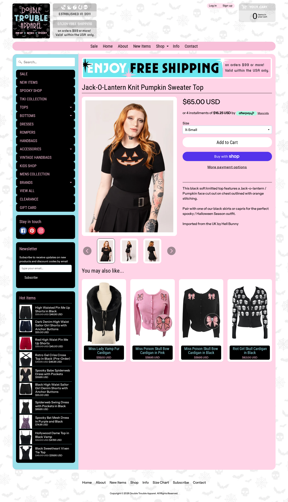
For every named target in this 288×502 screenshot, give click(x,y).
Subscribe (31, 278)
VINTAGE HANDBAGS (35, 157)
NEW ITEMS (29, 82)
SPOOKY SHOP (31, 90)
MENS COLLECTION (35, 174)
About (123, 46)
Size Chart (161, 482)
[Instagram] (41, 230)
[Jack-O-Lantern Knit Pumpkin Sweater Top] (106, 250)
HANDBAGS (28, 141)
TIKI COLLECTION (33, 99)
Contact (191, 46)
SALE (24, 74)
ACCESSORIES (47, 150)
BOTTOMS (47, 116)
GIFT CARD (28, 207)
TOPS (47, 108)
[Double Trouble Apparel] (54, 20)
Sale (94, 46)
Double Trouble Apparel (143, 493)
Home (108, 46)
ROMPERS (27, 132)
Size (186, 123)
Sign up (227, 5)
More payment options (227, 167)
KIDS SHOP (28, 166)
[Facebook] (23, 230)
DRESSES (27, 124)
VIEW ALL (27, 190)
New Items (142, 46)
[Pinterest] (32, 230)
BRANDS (47, 183)
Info (176, 46)
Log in (213, 5)
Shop (163, 47)
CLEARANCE (29, 199)
